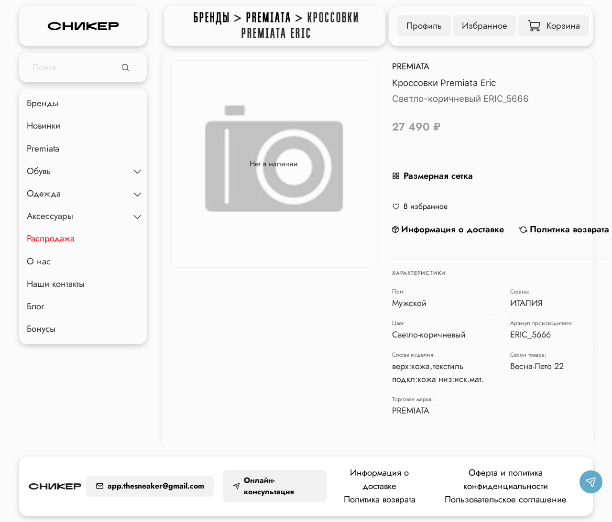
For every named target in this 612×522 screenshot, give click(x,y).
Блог (35, 306)
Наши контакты (56, 283)
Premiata (269, 17)
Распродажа (51, 238)
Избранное (484, 25)
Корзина (563, 25)
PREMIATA (410, 66)
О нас (39, 261)
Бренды (212, 17)
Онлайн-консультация (269, 486)
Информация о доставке (379, 479)
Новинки (43, 126)
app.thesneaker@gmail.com (156, 485)
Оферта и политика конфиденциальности (505, 479)
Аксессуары (50, 216)
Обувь (39, 170)
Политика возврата (379, 499)
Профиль (424, 25)
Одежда (44, 193)
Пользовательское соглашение (506, 499)
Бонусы (41, 329)
